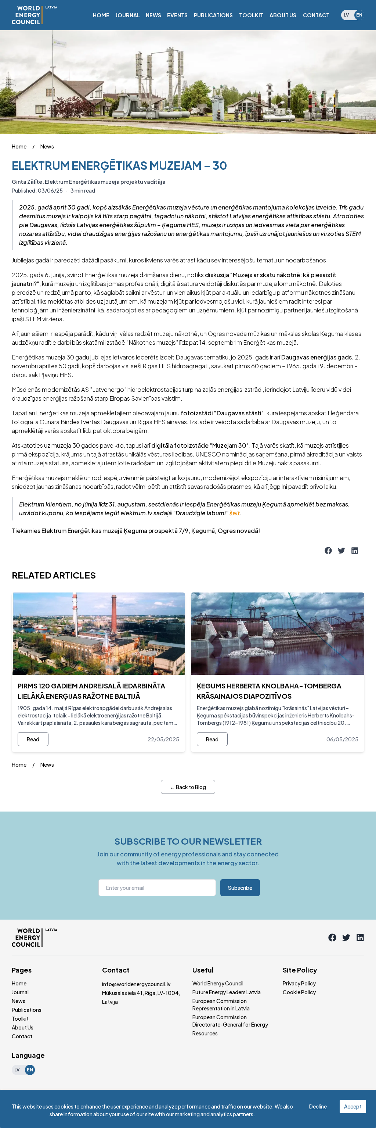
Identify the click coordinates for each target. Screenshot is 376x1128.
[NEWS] (153, 15)
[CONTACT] (316, 15)
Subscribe (240, 887)
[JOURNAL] (127, 15)
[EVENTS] (177, 15)
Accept (353, 1106)
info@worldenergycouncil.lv (136, 984)
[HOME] (101, 15)
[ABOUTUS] (283, 15)
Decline (318, 1106)
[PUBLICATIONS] (213, 15)
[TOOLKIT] (251, 15)
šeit (234, 513)
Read (33, 739)
